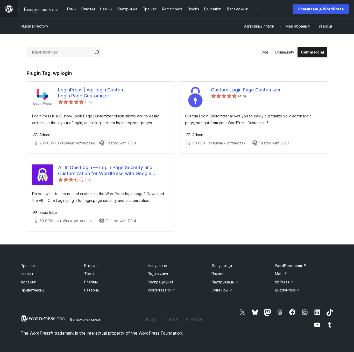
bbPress (284, 282)
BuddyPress (287, 290)
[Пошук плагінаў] (97, 52)
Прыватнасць (33, 290)
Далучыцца (221, 265)
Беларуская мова (85, 319)
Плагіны (91, 282)
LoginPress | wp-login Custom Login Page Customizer (91, 92)
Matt (281, 273)
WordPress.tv (161, 290)
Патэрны (92, 290)
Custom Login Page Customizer (246, 89)
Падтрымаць (225, 282)
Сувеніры (222, 290)
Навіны (27, 273)
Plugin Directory (34, 26)
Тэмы (89, 273)
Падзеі (217, 273)
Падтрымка (158, 273)
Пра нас (28, 265)
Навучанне (157, 265)
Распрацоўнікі (160, 282)
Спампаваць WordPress (321, 9)
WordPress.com (290, 265)
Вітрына (91, 265)
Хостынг (28, 282)
